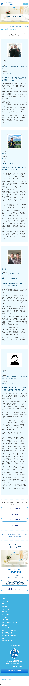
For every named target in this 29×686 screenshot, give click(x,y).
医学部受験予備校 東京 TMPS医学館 (19, 26)
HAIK (15, 682)
